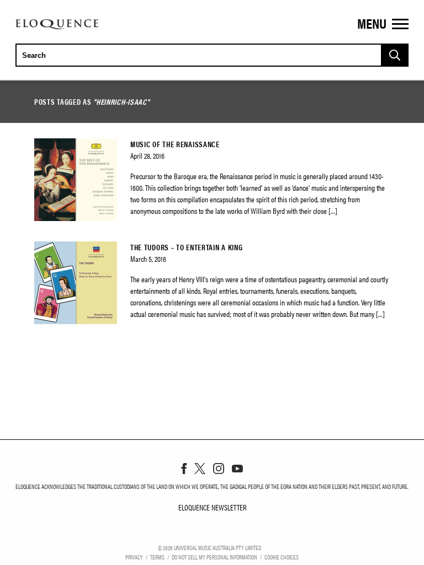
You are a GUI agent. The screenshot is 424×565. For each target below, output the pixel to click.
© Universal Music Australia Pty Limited (209, 547)
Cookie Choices (281, 556)
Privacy (134, 556)
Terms (157, 556)
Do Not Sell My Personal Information (214, 556)
